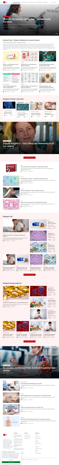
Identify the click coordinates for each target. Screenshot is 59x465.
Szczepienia (37, 446)
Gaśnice (36, 440)
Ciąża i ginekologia (39, 2)
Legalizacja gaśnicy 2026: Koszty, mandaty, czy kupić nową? (18, 436)
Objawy (23, 62)
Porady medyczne (30, 2)
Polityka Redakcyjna (30, 459)
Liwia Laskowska (5, 148)
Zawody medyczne (6, 16)
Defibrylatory (37, 441)
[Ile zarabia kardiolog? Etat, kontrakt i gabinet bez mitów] (29, 362)
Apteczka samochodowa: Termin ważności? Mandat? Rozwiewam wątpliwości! (19, 449)
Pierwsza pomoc (45, 2)
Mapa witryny (35, 459)
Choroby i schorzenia (24, 2)
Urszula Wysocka (5, 372)
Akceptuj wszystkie (11, 462)
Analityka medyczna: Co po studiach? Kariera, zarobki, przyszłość (18, 445)
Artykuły (15, 433)
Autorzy (26, 433)
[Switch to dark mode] (55, 2)
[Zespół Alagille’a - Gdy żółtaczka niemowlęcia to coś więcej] (29, 138)
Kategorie (37, 433)
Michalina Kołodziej (6, 27)
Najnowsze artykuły (17, 2)
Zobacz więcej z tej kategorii (29, 157)
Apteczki (36, 435)
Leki (34, 2)
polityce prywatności (14, 457)
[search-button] (52, 2)
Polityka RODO (24, 459)
